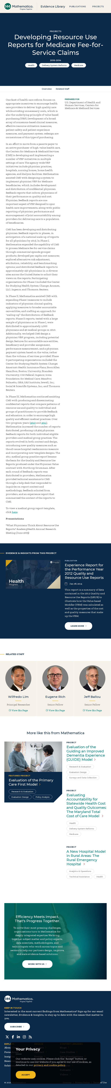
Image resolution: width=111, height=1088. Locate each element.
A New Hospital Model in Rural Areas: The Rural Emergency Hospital (86, 857)
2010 (33, 422)
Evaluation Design (20, 797)
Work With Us (36, 964)
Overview (47, 89)
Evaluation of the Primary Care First (31, 782)
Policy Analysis (43, 797)
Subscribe (16, 1026)
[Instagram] (24, 1036)
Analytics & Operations (80, 871)
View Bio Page (20, 710)
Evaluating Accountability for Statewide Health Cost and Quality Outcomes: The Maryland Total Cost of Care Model (86, 805)
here (14, 512)
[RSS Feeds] (30, 1036)
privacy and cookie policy (49, 1065)
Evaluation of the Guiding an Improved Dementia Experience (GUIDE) (85, 753)
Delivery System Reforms (54, 65)
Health (31, 65)
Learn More (77, 626)
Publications (77, 6)
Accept (26, 1075)
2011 (43, 422)
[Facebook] (13, 1036)
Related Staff (62, 89)
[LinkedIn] (18, 1036)
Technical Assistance (79, 877)
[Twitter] (7, 1036)
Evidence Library (53, 6)
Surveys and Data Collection (83, 777)
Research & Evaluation (22, 791)
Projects (98, 6)
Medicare (78, 65)
